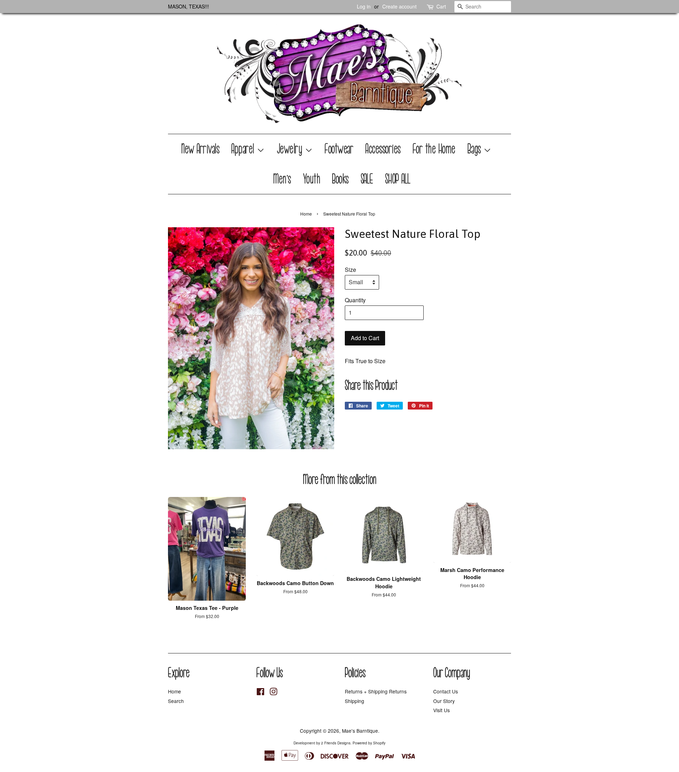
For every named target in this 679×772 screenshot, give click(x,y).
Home (306, 214)
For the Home (434, 149)
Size (350, 269)
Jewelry (291, 149)
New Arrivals (201, 149)
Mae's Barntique (360, 730)
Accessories (383, 149)
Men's (282, 179)
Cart (441, 6)
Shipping (354, 700)
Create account (399, 6)
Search (176, 700)
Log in (364, 6)
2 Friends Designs (335, 742)
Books (340, 179)
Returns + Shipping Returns (376, 691)
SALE (367, 179)
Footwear (339, 149)
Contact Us (445, 691)
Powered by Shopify (369, 742)
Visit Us (441, 710)
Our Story (444, 700)
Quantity (355, 300)
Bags (476, 149)
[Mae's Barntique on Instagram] (273, 692)
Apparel (244, 149)
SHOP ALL (398, 179)
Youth (312, 179)
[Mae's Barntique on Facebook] (260, 692)
